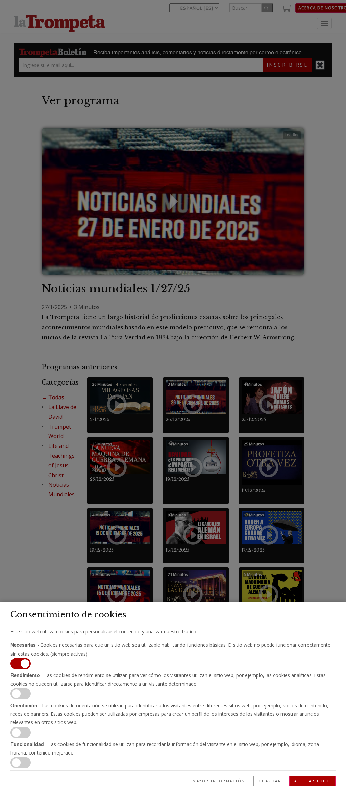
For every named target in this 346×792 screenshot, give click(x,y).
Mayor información (219, 780)
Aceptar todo (312, 780)
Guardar (269, 780)
